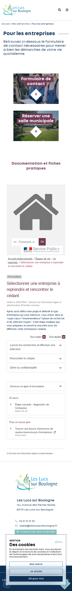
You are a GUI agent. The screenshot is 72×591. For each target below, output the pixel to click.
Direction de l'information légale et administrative (31, 453)
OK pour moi (36, 579)
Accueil (6, 24)
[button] (35, 347)
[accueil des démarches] (36, 211)
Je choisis (36, 571)
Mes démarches (20, 24)
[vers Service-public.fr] (42, 250)
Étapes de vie (43, 258)
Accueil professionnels (20, 258)
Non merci (36, 564)
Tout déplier (55, 336)
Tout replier (36, 336)
